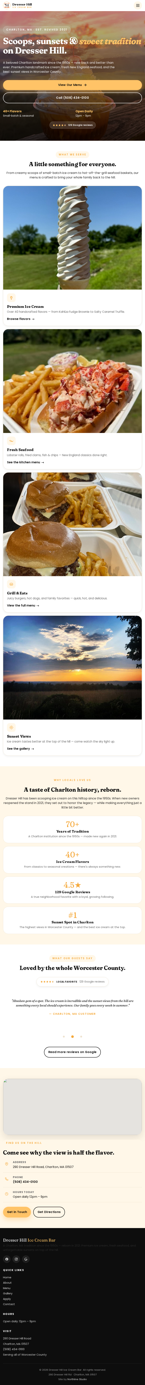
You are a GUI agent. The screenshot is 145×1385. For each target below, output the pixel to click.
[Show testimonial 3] (81, 1036)
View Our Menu (70, 85)
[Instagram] (16, 1259)
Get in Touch (17, 1212)
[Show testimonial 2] (72, 1036)
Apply (7, 1299)
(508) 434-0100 (25, 1182)
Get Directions (48, 1212)
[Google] (26, 1259)
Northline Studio (77, 1379)
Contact (9, 1304)
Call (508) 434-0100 (72, 98)
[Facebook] (7, 1259)
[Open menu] (138, 5)
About (7, 1283)
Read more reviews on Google (72, 1052)
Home (7, 1277)
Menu (6, 1288)
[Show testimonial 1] (64, 1036)
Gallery (7, 1293)
